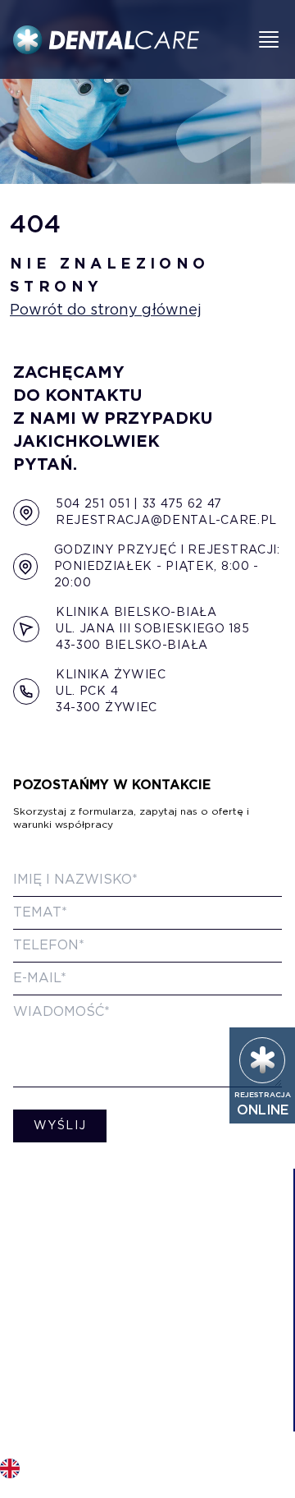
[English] (10, 1468)
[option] (10, 1464)
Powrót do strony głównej (106, 310)
